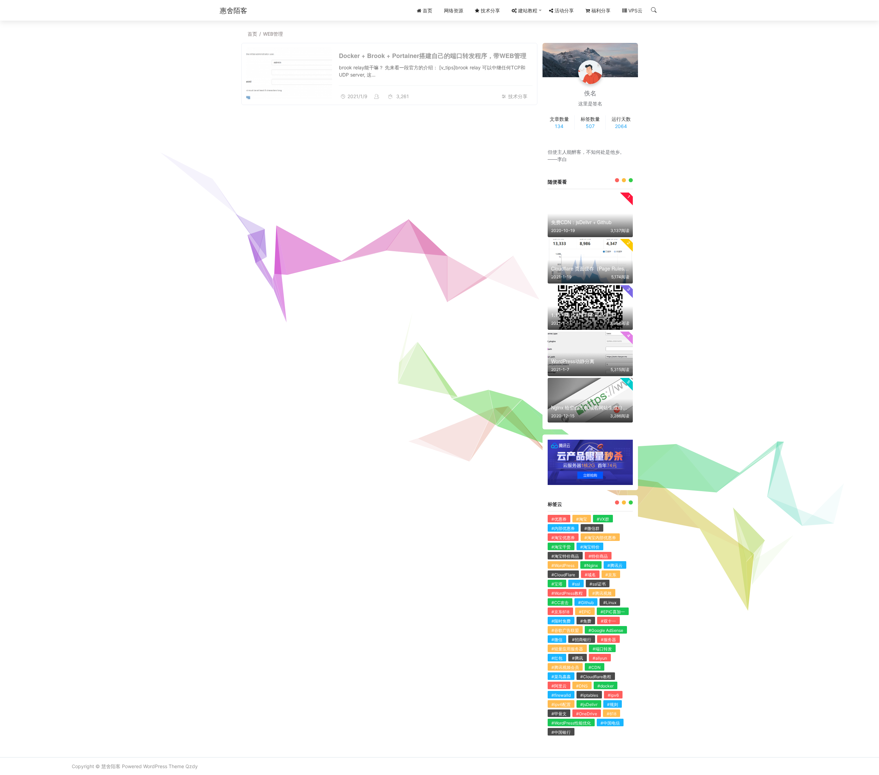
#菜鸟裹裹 (561, 676)
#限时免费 (561, 621)
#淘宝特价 (590, 547)
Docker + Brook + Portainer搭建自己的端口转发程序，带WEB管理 (432, 55)
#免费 (585, 621)
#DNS (582, 686)
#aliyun (600, 658)
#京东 (610, 574)
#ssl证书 (598, 584)
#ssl (576, 584)
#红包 (556, 658)
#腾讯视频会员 (565, 667)
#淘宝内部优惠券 (600, 537)
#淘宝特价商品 (565, 556)
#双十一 (608, 621)
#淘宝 (581, 519)
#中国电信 (610, 723)
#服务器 (608, 639)
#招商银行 (581, 639)
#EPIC (585, 611)
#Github (586, 602)
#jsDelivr (588, 704)
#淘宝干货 (561, 547)
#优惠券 (559, 519)
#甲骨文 (559, 713)
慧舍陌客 (111, 766)
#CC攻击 (560, 602)
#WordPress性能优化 (571, 723)
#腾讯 (577, 658)
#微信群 (592, 528)
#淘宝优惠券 (563, 537)
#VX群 (603, 519)
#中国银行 (561, 732)
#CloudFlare (563, 574)
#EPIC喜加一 (613, 611)
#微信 (556, 639)
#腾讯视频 (602, 593)
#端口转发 (602, 648)
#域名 (590, 574)
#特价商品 (598, 556)
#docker (605, 686)
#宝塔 (556, 584)
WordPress (155, 766)
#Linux (609, 602)
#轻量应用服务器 (567, 648)
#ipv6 (613, 695)
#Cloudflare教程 (595, 676)
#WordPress (562, 565)
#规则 (612, 704)
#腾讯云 (615, 565)
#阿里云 (559, 686)
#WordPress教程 (567, 593)
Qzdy (191, 766)
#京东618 (560, 611)
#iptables (589, 695)
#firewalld (561, 695)
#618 (611, 713)
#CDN (595, 667)
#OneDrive (586, 713)
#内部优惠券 (563, 528)
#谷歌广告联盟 (565, 630)
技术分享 (517, 96)
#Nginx (591, 565)
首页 (252, 34)
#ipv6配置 (561, 704)
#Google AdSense (606, 630)
